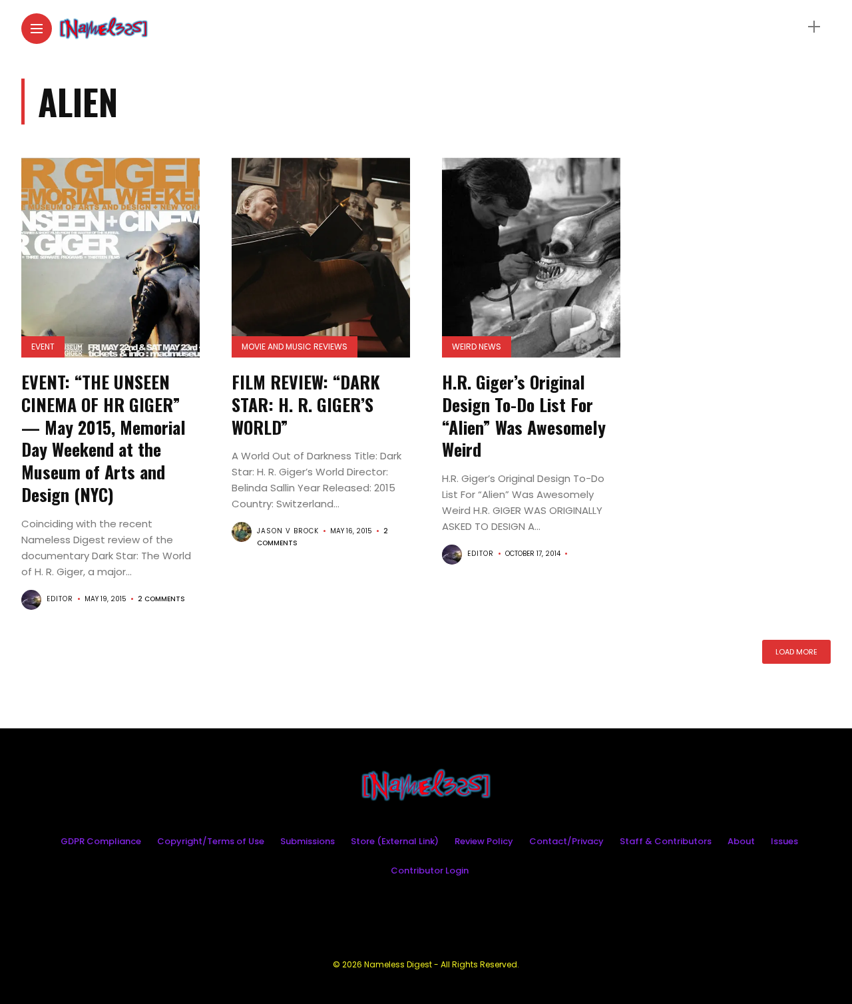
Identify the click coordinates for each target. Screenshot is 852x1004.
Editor (60, 599)
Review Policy (484, 841)
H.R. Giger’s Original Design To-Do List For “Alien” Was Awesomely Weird (524, 415)
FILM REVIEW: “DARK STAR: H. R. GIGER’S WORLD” (306, 404)
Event (43, 346)
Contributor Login (430, 870)
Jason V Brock (288, 531)
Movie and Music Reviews (294, 346)
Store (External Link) (395, 841)
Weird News (476, 346)
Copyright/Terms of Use (210, 841)
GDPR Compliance (101, 841)
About (741, 841)
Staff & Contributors (666, 841)
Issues (784, 841)
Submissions (307, 841)
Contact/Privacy (566, 841)
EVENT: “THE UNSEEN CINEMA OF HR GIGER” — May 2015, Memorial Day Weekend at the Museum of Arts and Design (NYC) (103, 438)
